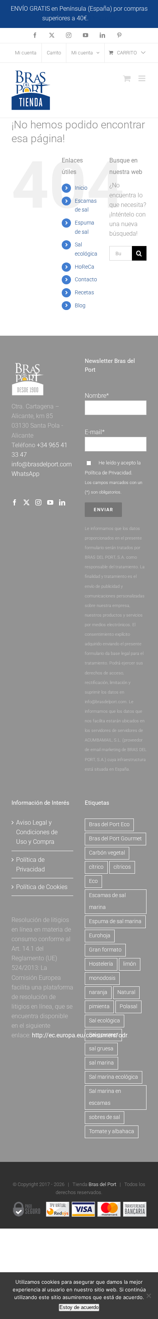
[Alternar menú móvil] (142, 78)
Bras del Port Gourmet (115, 838)
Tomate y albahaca (111, 1131)
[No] (148, 1295)
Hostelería (101, 964)
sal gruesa (101, 1048)
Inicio (81, 188)
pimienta (99, 1006)
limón (129, 964)
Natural (126, 992)
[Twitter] (26, 502)
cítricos (122, 867)
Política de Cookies (41, 887)
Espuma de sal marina (115, 921)
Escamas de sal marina (107, 901)
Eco (93, 881)
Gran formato (105, 950)
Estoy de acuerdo (79, 1307)
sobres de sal (104, 1117)
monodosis (102, 978)
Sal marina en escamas (105, 1097)
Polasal (128, 1006)
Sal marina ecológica (113, 1077)
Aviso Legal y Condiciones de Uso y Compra (37, 832)
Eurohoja (99, 935)
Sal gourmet (103, 1035)
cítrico (96, 867)
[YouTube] (50, 502)
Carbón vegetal (107, 853)
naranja (98, 992)
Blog (80, 305)
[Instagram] (38, 502)
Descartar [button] (103, 18)
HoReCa (84, 267)
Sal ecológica (104, 1020)
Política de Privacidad (108, 473)
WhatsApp (26, 473)
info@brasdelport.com (42, 464)
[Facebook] (15, 502)
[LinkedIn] (62, 502)
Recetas (84, 292)
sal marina (101, 1063)
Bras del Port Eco (109, 824)
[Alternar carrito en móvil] (127, 78)
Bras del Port (102, 1184)
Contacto (86, 279)
